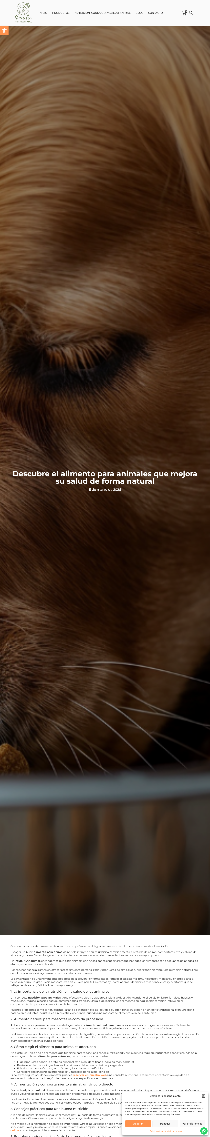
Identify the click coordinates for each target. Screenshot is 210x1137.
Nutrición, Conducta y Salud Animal (102, 12)
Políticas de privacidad (160, 1131)
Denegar (165, 1123)
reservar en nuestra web (90, 1075)
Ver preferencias (192, 1123)
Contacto (155, 12)
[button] (4, 30)
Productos (61, 12)
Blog (139, 12)
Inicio (43, 12)
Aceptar (138, 1123)
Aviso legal (177, 1131)
